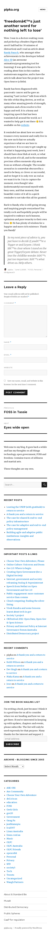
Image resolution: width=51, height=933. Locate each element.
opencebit (12, 853)
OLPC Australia (14, 846)
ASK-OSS (11, 788)
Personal (37, 270)
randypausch (9, 272)
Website (8, 367)
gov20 (10, 813)
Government (13, 817)
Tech (9, 871)
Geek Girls (12, 809)
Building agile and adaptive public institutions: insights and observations (25, 536)
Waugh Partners (15, 882)
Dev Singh (12, 669)
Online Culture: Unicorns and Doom (25, 564)
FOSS (30, 270)
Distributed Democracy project (23, 633)
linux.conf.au (13, 835)
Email (7, 355)
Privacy (10, 860)
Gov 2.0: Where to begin (19, 568)
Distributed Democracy (16, 907)
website (25, 125)
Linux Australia (15, 831)
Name (7, 342)
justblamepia (13, 824)
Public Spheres (12, 913)
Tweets (10, 875)
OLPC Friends (14, 849)
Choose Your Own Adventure (21, 795)
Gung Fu (11, 820)
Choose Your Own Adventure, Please (25, 561)
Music (10, 838)
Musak (7, 901)
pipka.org (11, 9)
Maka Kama (13, 676)
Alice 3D (8, 60)
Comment (10, 303)
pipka (10, 270)
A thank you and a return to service (25, 514)
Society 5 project (15, 615)
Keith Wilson (13, 662)
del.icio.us (12, 798)
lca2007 (11, 827)
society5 (11, 867)
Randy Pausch (11, 52)
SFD (9, 864)
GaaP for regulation (14, 920)
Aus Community (15, 791)
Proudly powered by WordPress (28, 928)
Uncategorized (14, 878)
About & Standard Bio (15, 894)
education (12, 802)
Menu (43, 9)
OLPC (9, 842)
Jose (9, 684)
